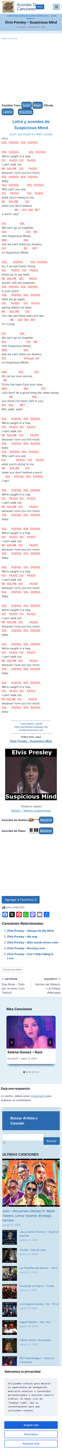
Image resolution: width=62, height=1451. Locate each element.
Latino (7, 112)
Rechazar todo (31, 1443)
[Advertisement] (31, 71)
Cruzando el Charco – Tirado (36, 1286)
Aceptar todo (31, 1425)
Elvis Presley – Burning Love (26, 948)
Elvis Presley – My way (22, 936)
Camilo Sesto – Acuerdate (35, 1340)
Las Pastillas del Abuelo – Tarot (38, 1268)
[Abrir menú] (56, 7)
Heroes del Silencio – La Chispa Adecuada (47, 986)
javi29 (22, 27)
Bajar (38, 105)
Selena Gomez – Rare (24, 1052)
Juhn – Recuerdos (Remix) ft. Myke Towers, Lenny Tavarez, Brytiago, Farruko (28, 1215)
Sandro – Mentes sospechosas (31, 810)
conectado (38, 1096)
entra (40, 6)
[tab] (24, 1072)
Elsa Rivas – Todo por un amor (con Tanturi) (13, 986)
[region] (31, 1408)
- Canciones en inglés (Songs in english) (27, 16)
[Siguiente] (50, 1042)
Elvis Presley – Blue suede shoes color (33, 942)
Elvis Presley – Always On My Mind (30, 930)
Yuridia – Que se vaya (32, 1249)
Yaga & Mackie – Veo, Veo (34, 1322)
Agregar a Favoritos (21, 899)
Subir (27, 105)
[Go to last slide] (12, 1042)
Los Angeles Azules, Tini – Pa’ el (39, 1304)
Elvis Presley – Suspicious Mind (31, 741)
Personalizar (31, 1434)
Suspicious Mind (12, 969)
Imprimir (25, 112)
